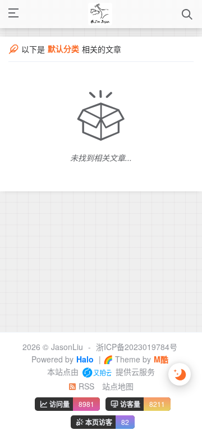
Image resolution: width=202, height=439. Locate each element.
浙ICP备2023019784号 (136, 346)
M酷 (161, 359)
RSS (85, 386)
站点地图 (118, 386)
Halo (85, 359)
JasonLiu (67, 346)
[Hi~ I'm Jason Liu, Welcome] (100, 14)
